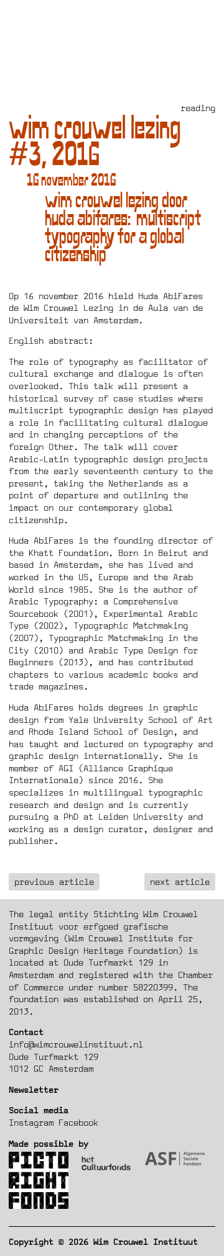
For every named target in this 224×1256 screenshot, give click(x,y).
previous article (54, 881)
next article (180, 881)
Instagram (31, 1122)
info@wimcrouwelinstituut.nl (76, 1044)
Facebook (78, 1122)
